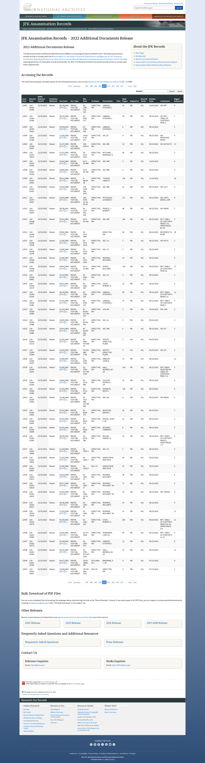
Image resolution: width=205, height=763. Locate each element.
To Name (95, 101)
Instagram (98, 744)
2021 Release (113, 622)
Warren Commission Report (147, 59)
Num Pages (125, 100)
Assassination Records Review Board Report (153, 65)
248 (91, 86)
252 (108, 86)
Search (179, 8)
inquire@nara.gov (37, 665)
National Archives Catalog (32, 718)
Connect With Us (102, 741)
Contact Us (178, 3)
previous (76, 86)
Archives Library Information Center (33, 727)
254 (117, 86)
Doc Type (74, 101)
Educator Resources (102, 16)
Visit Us (135, 16)
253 (113, 86)
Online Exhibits (28, 731)
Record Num (32, 100)
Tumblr (102, 744)
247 (86, 86)
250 (99, 86)
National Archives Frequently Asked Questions (88, 713)
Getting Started (83, 709)
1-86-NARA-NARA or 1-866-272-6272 (102, 759)
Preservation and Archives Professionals (60, 716)
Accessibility (82, 753)
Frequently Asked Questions (42, 642)
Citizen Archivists (151, 3)
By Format (27, 712)
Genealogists (55, 709)
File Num (85, 100)
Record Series (144, 100)
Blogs (110, 744)
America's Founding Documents (168, 16)
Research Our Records (36, 16)
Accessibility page (78, 684)
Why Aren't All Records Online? (88, 725)
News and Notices (111, 709)
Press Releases (114, 642)
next (130, 86)
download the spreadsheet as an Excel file (105, 81)
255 (121, 86)
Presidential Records (30, 721)
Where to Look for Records (87, 723)
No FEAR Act (124, 753)
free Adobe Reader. (48, 682)
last (135, 86)
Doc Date (63, 101)
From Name (108, 101)
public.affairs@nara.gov (121, 665)
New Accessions (110, 712)
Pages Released (178, 100)
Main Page (140, 53)
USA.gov (133, 753)
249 (95, 86)
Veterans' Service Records (69, 16)
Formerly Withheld (53, 100)
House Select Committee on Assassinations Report (156, 62)
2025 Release (32, 622)
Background (140, 56)
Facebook (91, 744)
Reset (180, 91)
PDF (61, 107)
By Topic (26, 709)
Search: (139, 91)
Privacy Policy (93, 753)
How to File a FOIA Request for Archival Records (88, 729)
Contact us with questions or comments (35, 694)
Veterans (54, 723)
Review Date (152, 100)
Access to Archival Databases (34, 724)
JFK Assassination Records (56, 29)
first (70, 86)
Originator (134, 101)
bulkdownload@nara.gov (39, 603)
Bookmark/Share (166, 3)
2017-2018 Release (157, 622)
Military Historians (57, 712)
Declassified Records (85, 720)
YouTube (106, 744)
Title (118, 101)
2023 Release (73, 622)
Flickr (113, 744)
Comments (165, 101)
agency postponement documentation (73, 617)
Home (25, 29)
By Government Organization (33, 715)
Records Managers (57, 720)
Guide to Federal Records (87, 717)
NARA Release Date (41, 98)
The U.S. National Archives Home (54, 7)
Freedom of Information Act (109, 753)
